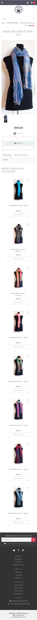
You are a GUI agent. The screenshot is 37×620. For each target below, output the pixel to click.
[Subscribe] (33, 540)
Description (7, 155)
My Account (18, 559)
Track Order (18, 562)
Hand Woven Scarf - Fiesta (18, 381)
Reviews (17, 155)
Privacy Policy (30, 543)
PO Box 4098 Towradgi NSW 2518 (20, 604)
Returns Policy (18, 591)
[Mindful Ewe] (18, 9)
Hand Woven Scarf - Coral (18, 337)
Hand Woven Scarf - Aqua (18, 205)
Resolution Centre (18, 565)
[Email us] (14, 550)
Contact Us (18, 578)
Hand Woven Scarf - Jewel (18, 469)
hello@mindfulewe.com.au (20, 601)
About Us (18, 572)
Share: (26, 25)
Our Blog (18, 575)
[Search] (33, 19)
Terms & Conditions (20, 543)
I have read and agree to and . (19, 543)
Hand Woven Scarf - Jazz (18, 425)
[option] (18, 77)
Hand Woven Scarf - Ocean (18, 513)
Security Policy (18, 593)
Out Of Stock (18, 214)
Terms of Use (18, 585)
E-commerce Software (17, 617)
